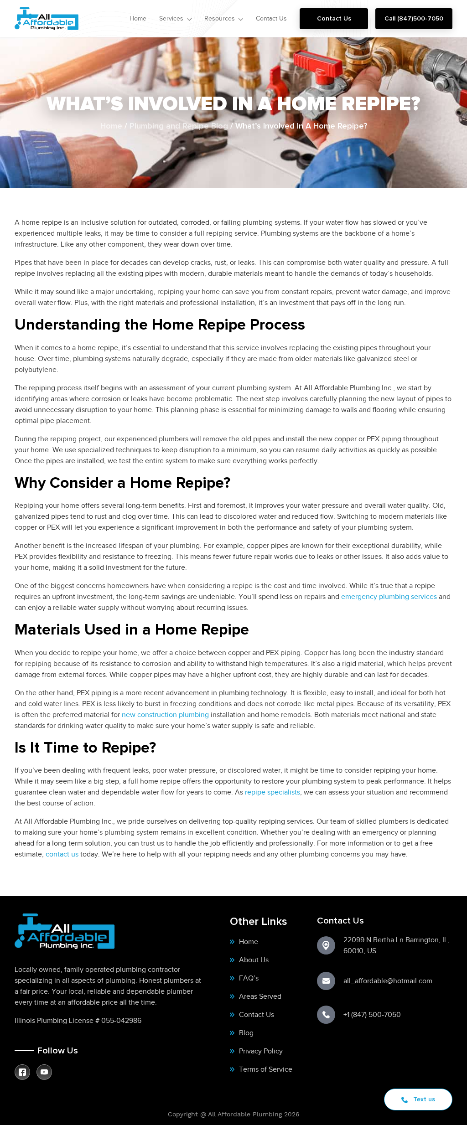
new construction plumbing (165, 714)
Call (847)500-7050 (413, 18)
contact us (62, 854)
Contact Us (334, 18)
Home (111, 126)
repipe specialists (272, 792)
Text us (423, 1099)
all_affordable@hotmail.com (387, 981)
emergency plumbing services (389, 596)
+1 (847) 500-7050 (372, 1014)
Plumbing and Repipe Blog (179, 126)
